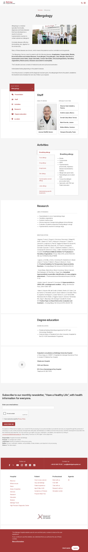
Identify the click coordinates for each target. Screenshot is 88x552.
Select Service (15, 86)
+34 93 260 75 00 (56, 464)
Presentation (19, 94)
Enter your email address (10, 404)
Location (17, 119)
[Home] (8, 2)
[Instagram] (22, 465)
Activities (17, 104)
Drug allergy (42, 163)
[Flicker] (30, 465)
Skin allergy (42, 173)
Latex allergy (42, 186)
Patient (37, 476)
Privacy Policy (21, 419)
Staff (16, 99)
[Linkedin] (26, 465)
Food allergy (42, 157)
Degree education (20, 114)
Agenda (71, 476)
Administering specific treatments (45, 192)
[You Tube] (17, 465)
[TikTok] (34, 465)
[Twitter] (13, 465)
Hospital (13, 476)
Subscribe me (9, 424)
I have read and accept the (14, 419)
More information (18, 541)
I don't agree (66, 548)
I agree (75, 548)
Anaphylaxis (42, 168)
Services (40, 10)
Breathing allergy (44, 152)
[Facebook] (9, 465)
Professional (57, 476)
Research (18, 109)
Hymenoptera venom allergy (45, 179)
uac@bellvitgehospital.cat (72, 464)
